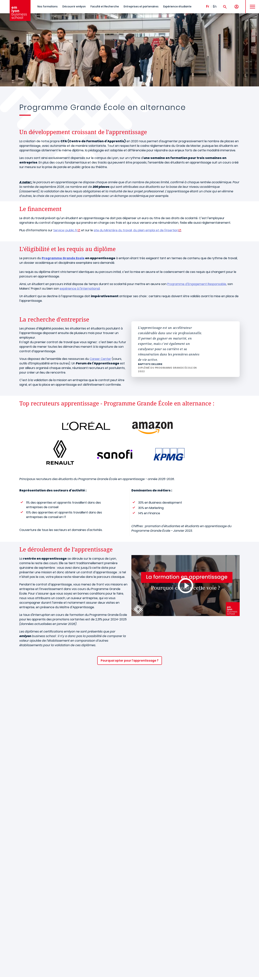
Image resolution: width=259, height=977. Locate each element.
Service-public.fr (65, 230)
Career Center (100, 359)
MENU (251, 4)
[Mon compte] (236, 6)
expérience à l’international (80, 288)
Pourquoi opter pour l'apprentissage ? (130, 661)
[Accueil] (20, 10)
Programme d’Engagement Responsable (196, 284)
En (215, 6)
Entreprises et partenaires (141, 6)
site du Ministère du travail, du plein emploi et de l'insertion (136, 230)
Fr (207, 6)
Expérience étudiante (177, 6)
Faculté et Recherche (104, 6)
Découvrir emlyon (74, 6)
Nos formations (47, 6)
